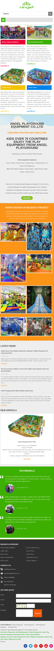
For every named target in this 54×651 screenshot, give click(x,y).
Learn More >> (5, 65)
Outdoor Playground (17, 624)
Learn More (27, 459)
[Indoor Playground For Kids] (27, 438)
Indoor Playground (29, 624)
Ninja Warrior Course (32, 557)
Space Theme (4, 554)
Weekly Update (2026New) (10, 42)
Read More (27, 198)
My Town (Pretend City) (35, 42)
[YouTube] (46, 647)
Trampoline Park (12, 627)
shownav (3, 20)
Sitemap (3, 641)
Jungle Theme (6, 87)
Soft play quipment (31, 560)
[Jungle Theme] (13, 76)
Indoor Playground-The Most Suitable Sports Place (17, 390)
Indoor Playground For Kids (27, 442)
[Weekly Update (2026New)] (13, 31)
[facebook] (26, 647)
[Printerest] (41, 647)
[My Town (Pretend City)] (39, 31)
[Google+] (36, 647)
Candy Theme (30, 554)
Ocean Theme (32, 87)
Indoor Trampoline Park (7, 557)
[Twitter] (31, 647)
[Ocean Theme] (39, 76)
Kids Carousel (4, 560)
